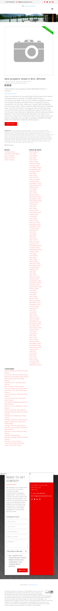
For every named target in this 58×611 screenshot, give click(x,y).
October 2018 (34, 285)
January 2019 (34, 279)
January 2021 (34, 244)
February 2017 (34, 318)
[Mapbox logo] (3, 473)
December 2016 (35, 322)
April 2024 (33, 193)
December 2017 (35, 302)
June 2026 (33, 156)
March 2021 (33, 240)
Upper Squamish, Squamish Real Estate (37, 138)
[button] (9, 2)
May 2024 (32, 191)
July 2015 (32, 351)
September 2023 (35, 200)
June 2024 (33, 189)
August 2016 (33, 330)
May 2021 (32, 236)
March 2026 (33, 161)
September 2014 (35, 365)
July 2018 (32, 290)
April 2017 (33, 314)
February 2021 (34, 242)
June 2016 (32, 333)
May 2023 (32, 206)
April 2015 (33, 357)
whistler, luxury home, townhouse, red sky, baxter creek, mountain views (14, 443)
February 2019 (34, 277)
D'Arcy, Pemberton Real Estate (33, 133)
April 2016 (33, 337)
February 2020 (34, 263)
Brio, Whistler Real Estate (19, 83)
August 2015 (33, 349)
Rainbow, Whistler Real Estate (19, 138)
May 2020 (32, 257)
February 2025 (34, 179)
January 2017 (34, 320)
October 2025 (34, 171)
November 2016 (35, 324)
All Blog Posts (10, 152)
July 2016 (32, 331)
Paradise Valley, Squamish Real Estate (29, 137)
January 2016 (34, 341)
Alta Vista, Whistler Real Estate (40, 130)
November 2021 (35, 226)
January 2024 (34, 195)
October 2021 (34, 228)
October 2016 (34, 326)
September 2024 (35, 185)
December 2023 (35, 197)
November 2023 (35, 199)
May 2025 (32, 173)
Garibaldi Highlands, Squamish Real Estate (20, 135)
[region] (29, 463)
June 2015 (32, 353)
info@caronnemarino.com (25, 2)
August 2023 (33, 202)
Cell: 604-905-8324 (39, 493)
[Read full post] (29, 51)
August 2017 (33, 308)
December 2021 (35, 224)
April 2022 (33, 218)
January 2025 (34, 181)
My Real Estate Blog (12, 154)
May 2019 (32, 273)
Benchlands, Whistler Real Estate (30, 131)
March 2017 (33, 316)
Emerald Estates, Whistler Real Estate (26, 134)
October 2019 (34, 267)
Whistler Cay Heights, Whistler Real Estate (27, 139)
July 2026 (32, 154)
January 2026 (34, 165)
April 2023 (33, 208)
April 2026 (33, 159)
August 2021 (33, 230)
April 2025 (33, 175)
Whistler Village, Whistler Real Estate (32, 141)
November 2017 (35, 304)
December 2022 (35, 212)
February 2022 (34, 222)
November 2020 (35, 245)
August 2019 (33, 269)
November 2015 (35, 345)
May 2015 (32, 355)
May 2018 (32, 294)
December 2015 (35, 343)
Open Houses (9, 157)
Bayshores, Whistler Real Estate (13, 131)
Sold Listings (9, 159)
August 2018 (33, 288)
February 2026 (34, 163)
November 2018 (35, 283)
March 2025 (33, 177)
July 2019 (32, 271)
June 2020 (33, 255)
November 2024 (35, 183)
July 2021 (32, 232)
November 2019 (35, 265)
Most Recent (34, 152)
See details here (11, 93)
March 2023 (33, 210)
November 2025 (35, 169)
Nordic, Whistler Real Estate (12, 137)
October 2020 (34, 247)
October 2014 (34, 363)
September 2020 (35, 249)
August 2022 (33, 214)
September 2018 (35, 287)
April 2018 (33, 296)
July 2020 (32, 253)
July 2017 (32, 310)
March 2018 (33, 298)
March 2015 (33, 359)
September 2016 (35, 328)
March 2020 (33, 261)
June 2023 (33, 204)
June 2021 (32, 234)
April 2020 (33, 259)
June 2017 (32, 312)
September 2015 (35, 347)
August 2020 (34, 251)
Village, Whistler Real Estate (15, 425)
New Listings (9, 156)
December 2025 (35, 167)
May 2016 (32, 335)
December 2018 (35, 281)
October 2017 (34, 306)
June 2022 (33, 216)
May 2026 (32, 157)
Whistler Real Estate (16, 141)
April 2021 (33, 238)
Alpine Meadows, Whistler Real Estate (22, 130)
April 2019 (33, 275)
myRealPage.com (33, 584)
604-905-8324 (10, 2)
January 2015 (34, 361)
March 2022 (33, 220)
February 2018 (34, 300)
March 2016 (33, 339)
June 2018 (33, 292)
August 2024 (34, 187)
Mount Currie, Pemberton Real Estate (41, 135)
